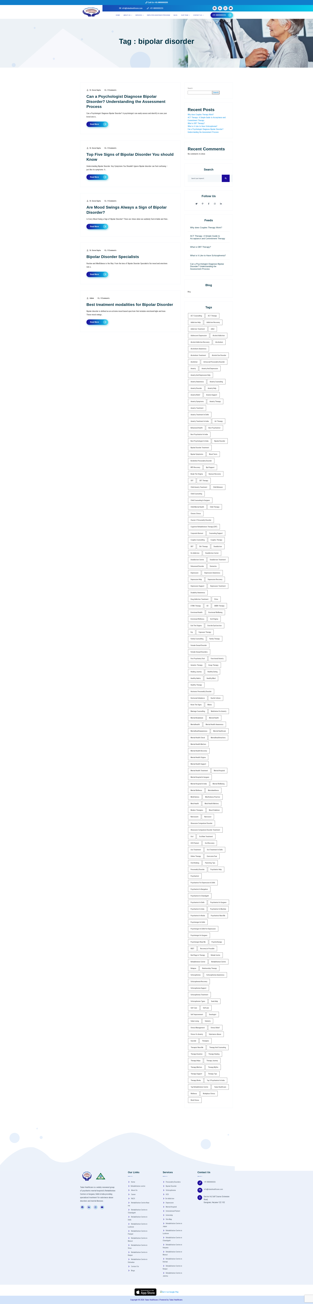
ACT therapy (212, 316)
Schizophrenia (170, 1190)
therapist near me (197, 1047)
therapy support (196, 1074)
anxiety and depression (210, 368)
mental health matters (198, 744)
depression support (197, 586)
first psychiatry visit (198, 659)
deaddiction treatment (218, 560)
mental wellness (196, 790)
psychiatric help (216, 869)
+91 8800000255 (210, 1182)
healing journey (196, 672)
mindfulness (195, 797)
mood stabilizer (214, 810)
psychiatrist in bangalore (199, 889)
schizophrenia (196, 975)
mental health (214, 718)
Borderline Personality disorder (201, 461)
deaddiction (218, 546)
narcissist (207, 817)
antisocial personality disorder (214, 362)
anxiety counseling (216, 382)
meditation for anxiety (218, 711)
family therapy (214, 639)
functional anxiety (217, 659)
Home (133, 1182)
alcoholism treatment (198, 355)
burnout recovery (215, 474)
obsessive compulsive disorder (201, 823)
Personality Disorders (173, 1182)
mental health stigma (198, 757)
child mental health (197, 507)
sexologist (212, 1014)
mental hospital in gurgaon (200, 777)
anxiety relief (195, 395)
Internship (169, 1215)
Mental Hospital (171, 1207)
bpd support (210, 467)
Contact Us (135, 1266)
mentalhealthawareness (199, 731)
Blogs (133, 1271)
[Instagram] (225, 8)
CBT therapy (203, 481)
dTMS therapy (196, 606)
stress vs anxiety (197, 1034)
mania (209, 705)
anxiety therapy (215, 401)
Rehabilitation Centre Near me (138, 1204)
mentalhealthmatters (218, 738)
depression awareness (212, 573)
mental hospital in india (199, 784)
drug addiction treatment (199, 599)
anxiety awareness (197, 382)
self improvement (197, 1014)
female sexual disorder (199, 645)
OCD (167, 1194)
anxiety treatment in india (200, 421)
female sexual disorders (199, 652)
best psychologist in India (199, 441)
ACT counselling (196, 316)
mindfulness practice (212, 797)
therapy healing (213, 1054)
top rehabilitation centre (199, 1087)
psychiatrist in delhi (197, 902)
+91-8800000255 (219, 15)
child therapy (214, 507)
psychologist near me (198, 942)
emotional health (196, 612)
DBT (192, 546)
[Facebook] (214, 8)
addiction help (196, 322)
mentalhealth (195, 724)
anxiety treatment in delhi (200, 415)
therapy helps (196, 1061)
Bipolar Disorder (171, 1186)
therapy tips (212, 1074)
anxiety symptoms (197, 401)
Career (133, 1194)
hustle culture (216, 698)
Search (190, 88)
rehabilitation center (198, 962)
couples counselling (198, 540)
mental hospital (219, 771)
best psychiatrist (214, 428)
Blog (189, 292)
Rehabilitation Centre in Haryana (172, 1246)
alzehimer (194, 362)
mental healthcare (219, 731)
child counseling (196, 494)
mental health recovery (199, 751)
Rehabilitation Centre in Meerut (137, 1239)
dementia (213, 566)
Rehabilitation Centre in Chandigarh (137, 1211)
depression (194, 573)
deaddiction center (212, 553)
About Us (134, 1190)
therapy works (196, 1080)
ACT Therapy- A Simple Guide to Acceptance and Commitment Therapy (207, 237)
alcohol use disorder (219, 355)
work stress (195, 1100)
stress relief (215, 1028)
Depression (169, 1203)
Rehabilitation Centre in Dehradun (137, 1260)
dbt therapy (203, 546)
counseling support (216, 533)
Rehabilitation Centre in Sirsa (137, 1246)
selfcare (206, 1008)
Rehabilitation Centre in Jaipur (172, 1224)
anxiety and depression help (200, 375)
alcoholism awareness (198, 349)
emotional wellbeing (215, 612)
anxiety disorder (196, 388)
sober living (195, 1021)
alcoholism (219, 342)
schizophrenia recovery (199, 981)
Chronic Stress (196, 513)
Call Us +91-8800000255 (157, 2)
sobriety (208, 1021)
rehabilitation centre (218, 962)
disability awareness (198, 593)
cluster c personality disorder (201, 520)
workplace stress (209, 1094)
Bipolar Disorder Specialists (112, 257)
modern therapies (197, 810)
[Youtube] (231, 8)
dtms (216, 599)
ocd (192, 836)
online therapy (196, 856)
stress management (198, 1028)
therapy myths (213, 1067)
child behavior (218, 487)
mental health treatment (199, 771)
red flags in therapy (198, 955)
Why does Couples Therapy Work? (201, 114)
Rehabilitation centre (138, 1186)
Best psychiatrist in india (199, 434)
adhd (212, 329)
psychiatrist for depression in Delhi (203, 883)
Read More (94, 124)
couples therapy (216, 540)
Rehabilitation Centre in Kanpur (137, 1253)
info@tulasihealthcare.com (213, 1189)
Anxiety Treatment (197, 408)
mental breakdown (197, 718)
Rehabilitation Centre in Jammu (172, 1274)
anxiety (193, 368)
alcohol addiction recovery (200, 342)
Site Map (168, 1219)
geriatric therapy (196, 665)
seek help (214, 1001)
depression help (196, 579)
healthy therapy (196, 685)
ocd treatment (196, 850)
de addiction (195, 553)
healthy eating (212, 672)
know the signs (196, 705)
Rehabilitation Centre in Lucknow (137, 1225)
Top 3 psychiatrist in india (216, 1080)
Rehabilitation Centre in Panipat (137, 1232)
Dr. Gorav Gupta (95, 90)
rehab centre (215, 955)
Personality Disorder (198, 869)
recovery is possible (207, 949)
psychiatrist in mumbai (218, 909)
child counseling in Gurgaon (200, 500)
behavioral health (197, 428)
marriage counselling (198, 711)
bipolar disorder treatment (200, 448)
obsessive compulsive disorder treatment (205, 830)
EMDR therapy (219, 606)
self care (194, 1008)
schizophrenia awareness (215, 975)
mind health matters (212, 804)
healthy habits (196, 678)
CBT (192, 481)
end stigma (214, 619)
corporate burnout (197, 533)
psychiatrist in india (197, 909)
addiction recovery (213, 322)
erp (192, 632)
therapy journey (212, 1061)
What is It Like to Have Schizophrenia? (202, 126)
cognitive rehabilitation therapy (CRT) (204, 527)
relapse (193, 968)
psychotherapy (217, 942)
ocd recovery (209, 843)
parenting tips (210, 863)
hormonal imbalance (198, 698)
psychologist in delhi (198, 922)
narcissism (194, 817)
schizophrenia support (198, 988)
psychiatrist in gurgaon (218, 902)
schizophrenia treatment (199, 995)
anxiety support (211, 395)
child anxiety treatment (199, 487)
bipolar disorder (219, 441)
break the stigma (197, 474)
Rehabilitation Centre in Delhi (137, 1218)
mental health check (198, 738)
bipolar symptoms (197, 454)
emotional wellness (197, 619)
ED (207, 606)
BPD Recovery (195, 467)
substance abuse (215, 1034)
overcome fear (212, 856)
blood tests (213, 454)
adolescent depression (199, 336)
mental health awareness (214, 724)
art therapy (219, 421)
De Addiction (169, 1199)
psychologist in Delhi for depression (203, 929)
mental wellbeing (218, 784)
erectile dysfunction (214, 626)
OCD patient (195, 843)
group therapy (213, 665)
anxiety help (212, 388)
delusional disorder (197, 566)
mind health (195, 804)
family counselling (197, 639)
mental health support (198, 764)
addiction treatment (198, 329)
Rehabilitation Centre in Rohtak (172, 1260)
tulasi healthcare (220, 1087)
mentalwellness (213, 790)
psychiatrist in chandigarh (200, 896)
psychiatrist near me (218, 916)
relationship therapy (209, 968)
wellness (194, 1094)
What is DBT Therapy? (196, 123)
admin (92, 298)
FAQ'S (133, 1199)
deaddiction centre (197, 560)
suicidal (193, 1041)
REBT (192, 949)
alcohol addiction (219, 336)
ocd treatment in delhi (215, 850)
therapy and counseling (217, 1047)
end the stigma (196, 626)
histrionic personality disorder (201, 691)
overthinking (195, 863)
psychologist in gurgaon (199, 935)
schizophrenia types (198, 1001)
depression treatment (218, 586)
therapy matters (196, 1067)
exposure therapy (205, 632)
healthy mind (211, 678)
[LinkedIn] (220, 8)
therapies (205, 1041)
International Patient (172, 1211)
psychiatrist (195, 876)
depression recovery (215, 579)
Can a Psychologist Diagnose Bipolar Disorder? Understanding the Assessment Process (125, 101)
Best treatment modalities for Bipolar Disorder (129, 304)
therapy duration (196, 1054)
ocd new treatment (206, 836)
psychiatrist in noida (198, 916)
